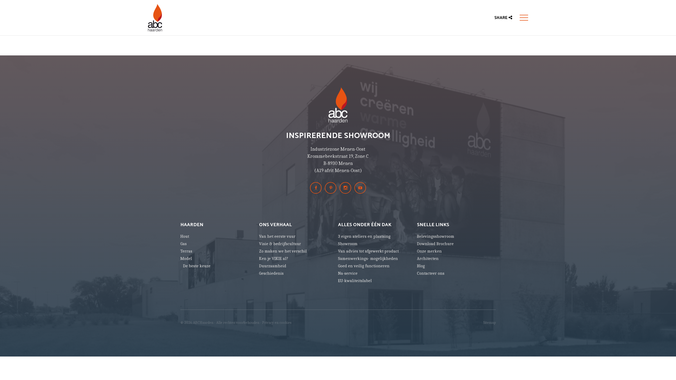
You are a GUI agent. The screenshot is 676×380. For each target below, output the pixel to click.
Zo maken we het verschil (283, 251)
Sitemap (489, 322)
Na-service (348, 273)
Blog (421, 266)
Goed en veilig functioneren (363, 266)
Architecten (428, 258)
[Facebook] (316, 188)
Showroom (348, 243)
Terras (186, 251)
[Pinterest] (330, 188)
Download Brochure (435, 243)
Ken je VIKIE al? (273, 258)
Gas (183, 243)
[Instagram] (345, 188)
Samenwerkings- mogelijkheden (368, 258)
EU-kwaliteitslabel (355, 280)
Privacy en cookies (277, 322)
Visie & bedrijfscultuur (280, 243)
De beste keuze (196, 266)
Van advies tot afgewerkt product (368, 251)
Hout (184, 236)
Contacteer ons (430, 273)
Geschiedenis (271, 273)
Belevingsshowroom (435, 236)
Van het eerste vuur (277, 236)
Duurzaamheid (272, 266)
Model (186, 258)
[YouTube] (360, 188)
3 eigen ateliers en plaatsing (364, 236)
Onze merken (429, 251)
